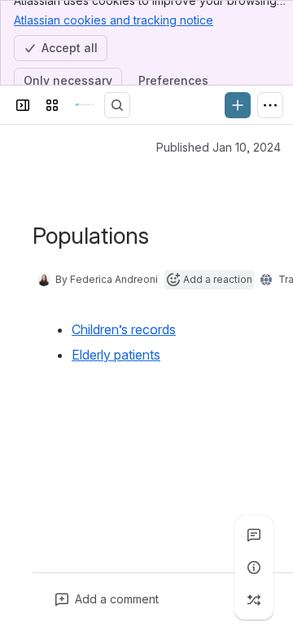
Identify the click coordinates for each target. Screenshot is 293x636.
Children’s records (124, 329)
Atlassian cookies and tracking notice (113, 20)
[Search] (117, 105)
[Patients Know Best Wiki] (85, 105)
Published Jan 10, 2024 (218, 147)
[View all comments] (254, 535)
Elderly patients (116, 355)
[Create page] (254, 600)
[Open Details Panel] (254, 567)
